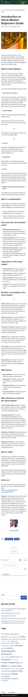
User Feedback (5, 676)
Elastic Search (16, 639)
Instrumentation (4, 645)
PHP (21, 657)
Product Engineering (10, 662)
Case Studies (11, 692)
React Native (17, 666)
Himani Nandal (6, 26)
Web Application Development (10, 678)
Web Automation (5, 680)
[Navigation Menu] (22, 2)
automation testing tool (13, 637)
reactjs (9, 666)
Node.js (18, 657)
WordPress (14, 695)
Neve (2, 695)
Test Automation (5, 674)
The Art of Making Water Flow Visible (10, 613)
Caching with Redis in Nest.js (8, 615)
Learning (9, 648)
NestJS (12, 657)
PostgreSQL (6, 659)
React (4, 666)
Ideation (17, 643)
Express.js (23, 639)
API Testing (5, 634)
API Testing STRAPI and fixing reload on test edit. (13, 618)
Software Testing (17, 671)
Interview (11, 645)
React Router (4, 668)
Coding (22, 637)
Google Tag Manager (5, 643)
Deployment (4, 639)
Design (10, 639)
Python (21, 662)
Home (2, 10)
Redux (13, 668)
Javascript (18, 646)
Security (22, 668)
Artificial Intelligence (14, 634)
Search (3, 594)
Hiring (12, 643)
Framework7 (3, 641)
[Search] (25, 2)
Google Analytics (14, 641)
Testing (14, 674)
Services (3, 692)
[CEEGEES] (5, 2)
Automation (4, 637)
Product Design (15, 659)
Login (25, 560)
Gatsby (8, 641)
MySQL (7, 657)
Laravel (3, 648)
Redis (10, 668)
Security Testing (5, 671)
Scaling (17, 668)
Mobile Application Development (8, 652)
